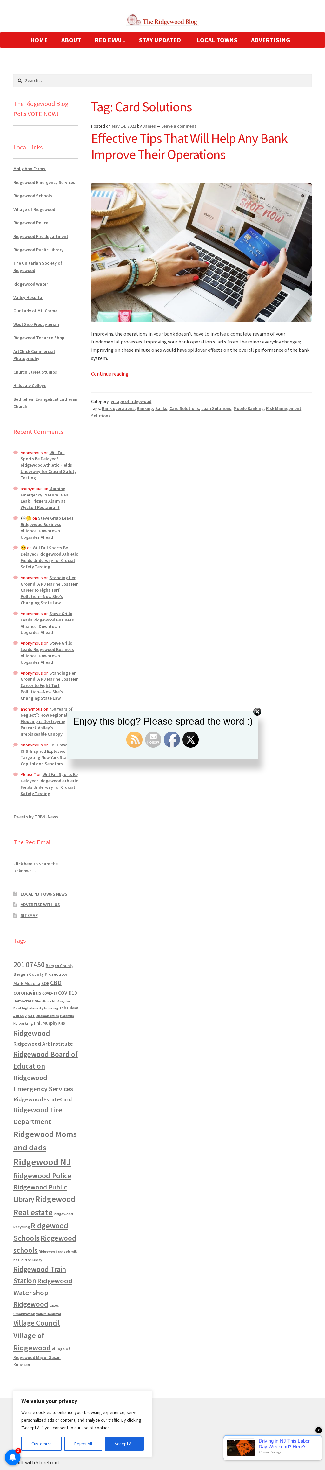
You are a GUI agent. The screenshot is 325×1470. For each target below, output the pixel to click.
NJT (31, 1015)
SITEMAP (29, 915)
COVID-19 (49, 993)
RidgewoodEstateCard (42, 1099)
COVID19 (67, 992)
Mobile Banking (249, 408)
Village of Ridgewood (34, 209)
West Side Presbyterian (36, 324)
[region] (82, 1423)
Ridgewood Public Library (38, 250)
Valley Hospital (28, 297)
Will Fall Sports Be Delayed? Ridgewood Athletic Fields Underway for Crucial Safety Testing (48, 465)
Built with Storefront (36, 1462)
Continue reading (110, 374)
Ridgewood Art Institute (43, 1043)
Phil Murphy (45, 1023)
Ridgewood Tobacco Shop (38, 338)
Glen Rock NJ (45, 1001)
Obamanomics (47, 1015)
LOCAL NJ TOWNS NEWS (44, 894)
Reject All (83, 1443)
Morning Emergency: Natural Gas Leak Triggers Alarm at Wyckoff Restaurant (44, 498)
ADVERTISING (270, 40)
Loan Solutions (216, 408)
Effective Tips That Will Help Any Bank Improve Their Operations (189, 146)
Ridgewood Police (30, 222)
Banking (145, 408)
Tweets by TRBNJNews (35, 817)
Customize (41, 1443)
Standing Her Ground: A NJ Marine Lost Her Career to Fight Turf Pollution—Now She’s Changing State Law (49, 590)
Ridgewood (31, 1033)
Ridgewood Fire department (40, 236)
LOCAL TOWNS (217, 40)
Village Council (36, 1323)
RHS (61, 1023)
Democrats (23, 1001)
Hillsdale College (29, 385)
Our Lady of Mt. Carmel (36, 311)
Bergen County (59, 965)
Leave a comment (178, 126)
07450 (35, 964)
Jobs (63, 1008)
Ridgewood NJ (42, 1162)
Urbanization (24, 1313)
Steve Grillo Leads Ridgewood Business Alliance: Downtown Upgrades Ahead (47, 527)
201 (19, 964)
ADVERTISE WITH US (40, 904)
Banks (161, 408)
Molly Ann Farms (29, 168)
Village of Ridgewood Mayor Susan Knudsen (41, 1357)
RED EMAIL (110, 40)
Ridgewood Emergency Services (44, 182)
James (149, 126)
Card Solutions (184, 408)
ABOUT (71, 40)
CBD (56, 983)
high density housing (40, 1008)
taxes (54, 1305)
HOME (39, 40)
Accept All (124, 1443)
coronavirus (27, 992)
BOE (45, 983)
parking (25, 1023)
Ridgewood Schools (32, 195)
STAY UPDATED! (161, 40)
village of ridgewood (131, 401)
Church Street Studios (35, 372)
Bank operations (118, 408)
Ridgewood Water (30, 284)
